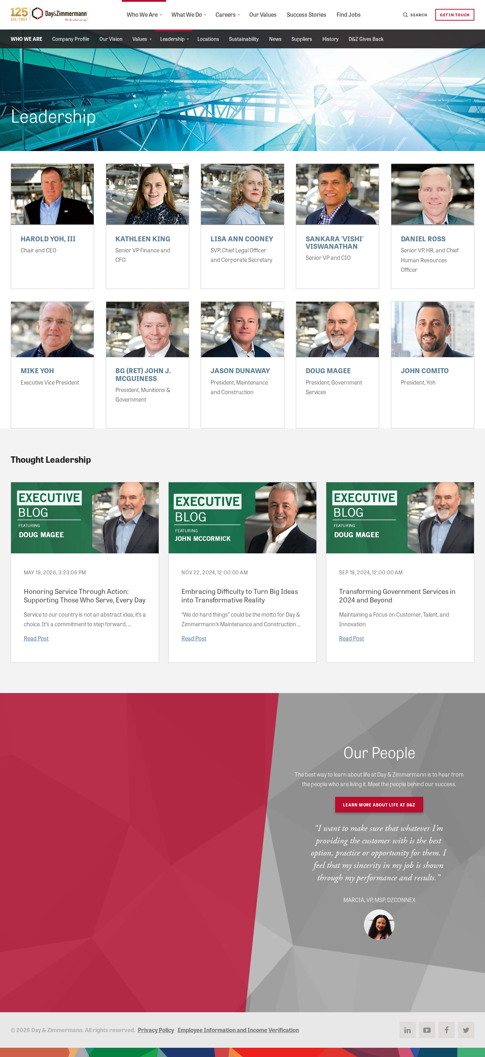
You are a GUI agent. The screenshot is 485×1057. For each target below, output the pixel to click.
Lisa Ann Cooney (242, 238)
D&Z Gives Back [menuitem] (366, 38)
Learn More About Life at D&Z (379, 804)
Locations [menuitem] (208, 38)
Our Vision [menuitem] (110, 38)
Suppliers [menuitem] (301, 38)
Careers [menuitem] (226, 14)
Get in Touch (455, 14)
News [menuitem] (275, 38)
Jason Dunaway (240, 370)
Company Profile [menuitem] (70, 38)
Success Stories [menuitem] (306, 14)
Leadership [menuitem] (172, 38)
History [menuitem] (330, 38)
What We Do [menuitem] (186, 14)
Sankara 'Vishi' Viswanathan (335, 242)
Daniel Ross (423, 238)
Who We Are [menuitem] (142, 14)
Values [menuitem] (139, 38)
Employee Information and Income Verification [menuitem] (238, 1029)
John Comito (425, 370)
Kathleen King (142, 238)
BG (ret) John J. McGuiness (143, 374)
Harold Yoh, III (48, 238)
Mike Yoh (37, 370)
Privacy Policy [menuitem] (156, 1029)
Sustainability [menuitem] (244, 38)
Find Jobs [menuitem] (349, 14)
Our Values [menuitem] (263, 14)
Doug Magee (328, 370)
